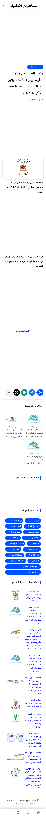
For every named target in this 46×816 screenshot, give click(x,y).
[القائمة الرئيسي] (41, 6)
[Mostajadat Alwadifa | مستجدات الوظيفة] (23, 6)
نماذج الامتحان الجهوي (16, 560)
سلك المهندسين (33, 537)
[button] (32, 392)
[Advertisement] (23, 40)
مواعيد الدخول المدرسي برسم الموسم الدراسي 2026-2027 (33, 703)
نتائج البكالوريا (34, 555)
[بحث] (4, 6)
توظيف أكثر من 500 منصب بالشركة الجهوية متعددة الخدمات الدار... (34, 433)
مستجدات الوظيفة (35, 67)
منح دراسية (16, 549)
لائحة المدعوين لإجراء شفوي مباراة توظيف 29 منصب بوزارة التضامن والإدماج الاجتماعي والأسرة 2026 (33, 685)
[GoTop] (8, 812)
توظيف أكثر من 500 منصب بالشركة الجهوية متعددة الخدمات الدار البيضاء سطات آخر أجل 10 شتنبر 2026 (33, 663)
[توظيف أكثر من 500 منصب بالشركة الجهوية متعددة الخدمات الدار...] (33, 419)
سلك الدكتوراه (15, 532)
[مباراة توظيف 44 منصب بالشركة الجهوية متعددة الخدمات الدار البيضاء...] (33, 445)
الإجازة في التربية (33, 526)
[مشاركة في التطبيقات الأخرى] (9, 392)
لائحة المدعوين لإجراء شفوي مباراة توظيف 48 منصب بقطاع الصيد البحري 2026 (33, 757)
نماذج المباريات (33, 572)
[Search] (28, 812)
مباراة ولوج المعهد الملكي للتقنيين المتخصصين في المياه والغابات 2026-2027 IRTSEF (33, 721)
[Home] (38, 812)
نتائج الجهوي (34, 560)
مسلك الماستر (34, 549)
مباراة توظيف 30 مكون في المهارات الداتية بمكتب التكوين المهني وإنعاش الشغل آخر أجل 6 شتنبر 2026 (32, 740)
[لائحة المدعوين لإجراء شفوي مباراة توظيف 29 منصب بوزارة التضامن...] (12, 419)
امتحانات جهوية (15, 526)
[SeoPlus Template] (37, 800)
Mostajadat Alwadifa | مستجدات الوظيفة (21, 802)
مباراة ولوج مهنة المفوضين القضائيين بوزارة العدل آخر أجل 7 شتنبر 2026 (33, 596)
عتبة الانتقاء (15, 537)
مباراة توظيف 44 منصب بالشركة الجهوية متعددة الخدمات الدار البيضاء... (34, 460)
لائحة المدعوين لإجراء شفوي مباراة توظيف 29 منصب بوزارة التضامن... (13, 433)
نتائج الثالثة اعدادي (15, 555)
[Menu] (18, 812)
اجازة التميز (35, 520)
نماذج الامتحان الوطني (31, 566)
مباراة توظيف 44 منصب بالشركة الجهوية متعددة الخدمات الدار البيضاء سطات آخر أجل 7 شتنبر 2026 (32, 615)
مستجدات (35, 543)
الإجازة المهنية (17, 520)
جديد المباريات (33, 532)
